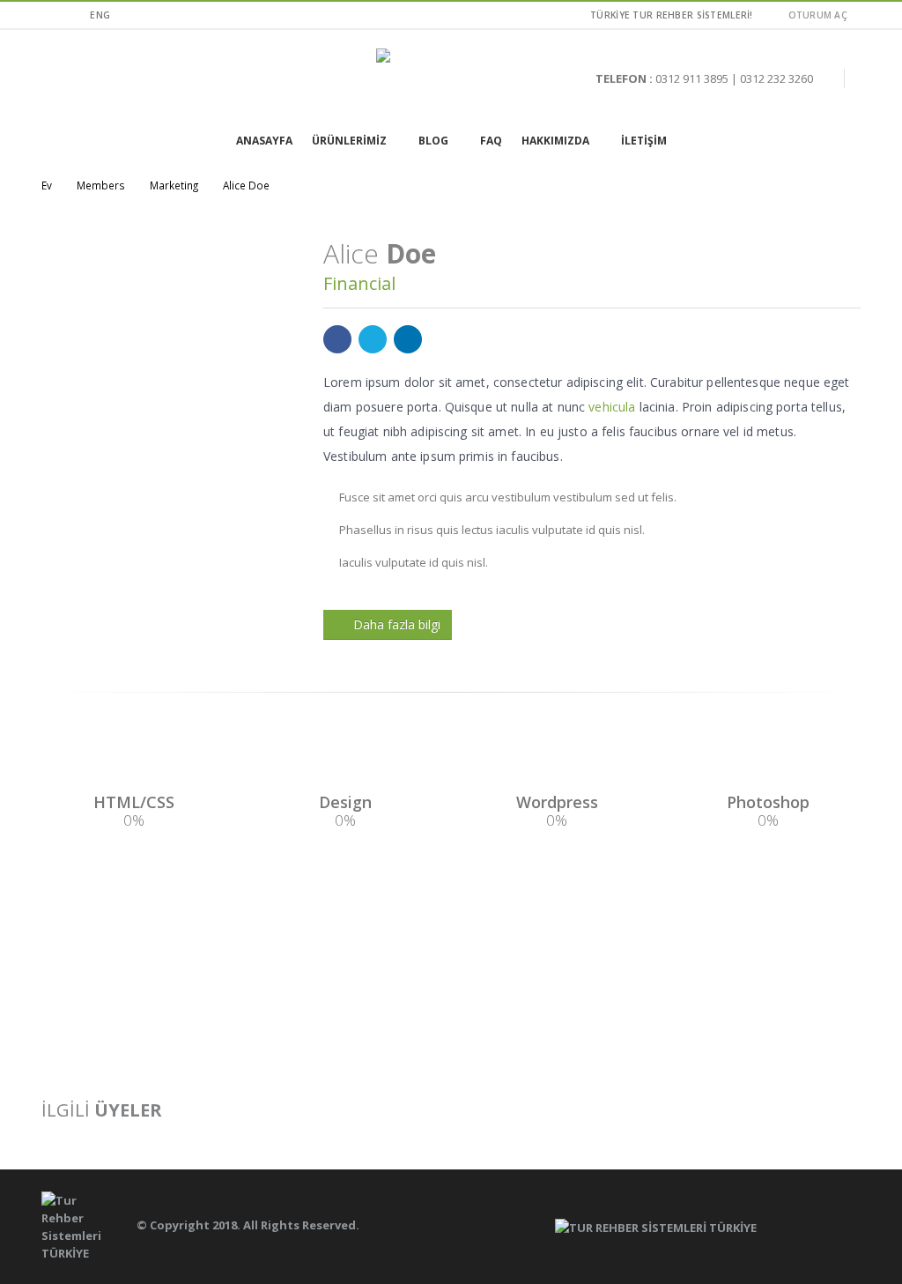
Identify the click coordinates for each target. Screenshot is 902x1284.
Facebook (337, 339)
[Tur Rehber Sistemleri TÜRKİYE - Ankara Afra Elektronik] (451, 78)
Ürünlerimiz (349, 140)
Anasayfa (264, 140)
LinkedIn (408, 339)
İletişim (644, 140)
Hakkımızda (555, 140)
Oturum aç (817, 15)
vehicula (611, 406)
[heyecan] (70, 15)
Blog (433, 140)
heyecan (373, 339)
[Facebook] (48, 15)
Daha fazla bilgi (396, 624)
